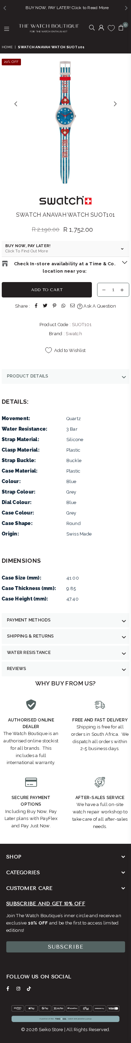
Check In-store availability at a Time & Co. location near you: (65, 267)
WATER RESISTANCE (29, 652)
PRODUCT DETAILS (28, 376)
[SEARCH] (92, 28)
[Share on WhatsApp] (63, 306)
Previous (15, 104)
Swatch (74, 333)
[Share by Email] (72, 306)
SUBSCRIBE (65, 946)
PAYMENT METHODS (29, 620)
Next (115, 104)
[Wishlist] (111, 28)
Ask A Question (99, 306)
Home (7, 47)
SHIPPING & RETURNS (30, 636)
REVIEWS (17, 668)
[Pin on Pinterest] (54, 306)
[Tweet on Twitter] (45, 306)
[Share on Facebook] (36, 306)
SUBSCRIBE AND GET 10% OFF (45, 904)
